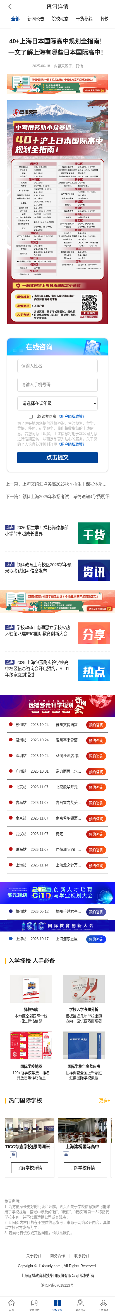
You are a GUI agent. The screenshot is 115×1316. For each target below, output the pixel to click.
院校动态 (60, 18)
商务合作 (57, 1256)
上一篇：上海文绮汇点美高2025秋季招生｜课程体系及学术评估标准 (59, 484)
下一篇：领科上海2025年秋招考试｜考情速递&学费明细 (57, 496)
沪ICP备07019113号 (57, 1285)
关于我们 (33, 1256)
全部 (15, 18)
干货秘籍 (84, 18)
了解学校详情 (29, 1167)
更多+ (104, 1100)
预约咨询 (96, 725)
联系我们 (81, 1256)
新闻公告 (35, 18)
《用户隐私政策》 (71, 416)
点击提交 (57, 457)
